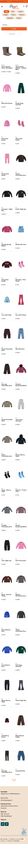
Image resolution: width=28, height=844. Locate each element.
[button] (2, 6)
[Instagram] (2, 824)
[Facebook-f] (7, 824)
